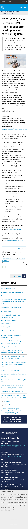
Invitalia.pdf (6, 405)
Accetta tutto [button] (14, 519)
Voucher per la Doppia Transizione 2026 (13, 391)
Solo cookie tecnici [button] (14, 514)
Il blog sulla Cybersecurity (8, 346)
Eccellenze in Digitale (8, 331)
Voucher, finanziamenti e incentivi (11, 307)
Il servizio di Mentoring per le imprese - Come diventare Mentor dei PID (12, 342)
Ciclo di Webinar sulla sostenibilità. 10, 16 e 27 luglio (14, 381)
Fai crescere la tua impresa (12, 11)
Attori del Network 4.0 (7, 311)
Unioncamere (4, 1)
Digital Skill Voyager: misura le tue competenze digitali (11, 336)
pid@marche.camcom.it (14, 229)
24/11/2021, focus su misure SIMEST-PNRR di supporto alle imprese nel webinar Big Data (12, 419)
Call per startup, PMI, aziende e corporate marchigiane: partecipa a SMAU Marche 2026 (13, 364)
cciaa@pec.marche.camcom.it (12, 456)
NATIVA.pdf (6, 401)
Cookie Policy (7, 510)
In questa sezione (8, 283)
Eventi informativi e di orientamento (12, 292)
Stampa (23, 248)
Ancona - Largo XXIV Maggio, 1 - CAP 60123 (13, 446)
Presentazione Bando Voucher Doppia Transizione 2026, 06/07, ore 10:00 (12, 386)
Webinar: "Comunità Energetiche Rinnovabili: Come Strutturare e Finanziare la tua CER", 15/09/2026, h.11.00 (13, 411)
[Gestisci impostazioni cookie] (26, 264)
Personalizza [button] (14, 524)
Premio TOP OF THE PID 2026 (10, 370)
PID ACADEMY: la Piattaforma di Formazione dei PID (10, 316)
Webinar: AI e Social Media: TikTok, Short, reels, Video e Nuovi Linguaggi (13, 357)
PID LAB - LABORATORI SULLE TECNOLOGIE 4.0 (10, 322)
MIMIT (10, 1)
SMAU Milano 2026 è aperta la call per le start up (13, 375)
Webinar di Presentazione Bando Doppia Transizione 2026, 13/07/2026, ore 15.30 (13, 396)
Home (2, 11)
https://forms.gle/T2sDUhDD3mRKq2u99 (15, 129)
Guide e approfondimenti (8, 326)
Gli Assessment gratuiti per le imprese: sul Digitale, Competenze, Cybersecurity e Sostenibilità (13, 301)
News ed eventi (5, 295)
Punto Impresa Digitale (9, 13)
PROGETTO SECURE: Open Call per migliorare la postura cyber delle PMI (12, 351)
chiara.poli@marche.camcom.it (14, 240)
